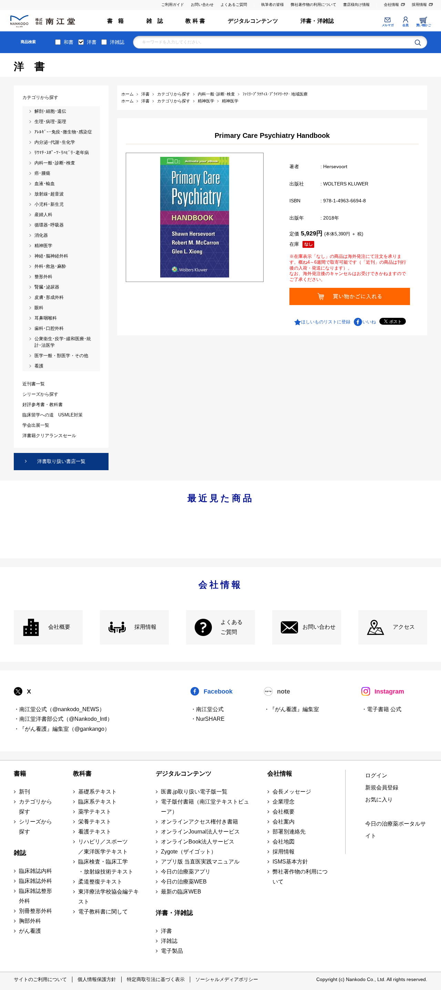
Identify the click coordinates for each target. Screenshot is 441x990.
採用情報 (419, 4)
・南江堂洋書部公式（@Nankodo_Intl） (63, 719)
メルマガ (387, 25)
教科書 (82, 773)
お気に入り (379, 799)
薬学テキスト (94, 812)
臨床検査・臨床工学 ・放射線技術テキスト (105, 867)
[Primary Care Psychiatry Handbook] (194, 217)
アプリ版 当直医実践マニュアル (200, 862)
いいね (369, 321)
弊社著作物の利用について (313, 4)
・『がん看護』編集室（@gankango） (62, 729)
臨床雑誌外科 (35, 881)
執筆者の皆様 (272, 4)
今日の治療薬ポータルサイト (395, 830)
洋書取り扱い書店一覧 (61, 461)
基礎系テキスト (97, 792)
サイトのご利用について (40, 979)
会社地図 (284, 842)
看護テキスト (94, 832)
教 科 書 (195, 21)
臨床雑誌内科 (35, 871)
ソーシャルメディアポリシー (226, 979)
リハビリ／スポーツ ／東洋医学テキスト (103, 847)
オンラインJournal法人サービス (200, 832)
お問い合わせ (202, 4)
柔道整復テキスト (100, 882)
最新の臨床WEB (181, 892)
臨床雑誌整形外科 (35, 896)
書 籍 (115, 21)
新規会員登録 (381, 787)
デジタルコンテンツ (253, 21)
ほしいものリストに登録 (325, 321)
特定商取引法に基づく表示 (156, 979)
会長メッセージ (292, 792)
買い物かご (423, 25)
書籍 (20, 773)
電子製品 (172, 951)
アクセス (404, 627)
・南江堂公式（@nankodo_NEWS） (59, 709)
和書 (68, 42)
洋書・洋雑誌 (317, 21)
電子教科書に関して (103, 912)
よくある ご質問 (231, 627)
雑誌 (20, 852)
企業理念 (284, 802)
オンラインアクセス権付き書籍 (199, 822)
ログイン (376, 775)
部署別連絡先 (289, 832)
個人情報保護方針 (97, 979)
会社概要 (59, 627)
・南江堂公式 (207, 709)
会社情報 (391, 4)
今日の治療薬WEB (184, 882)
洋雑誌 (117, 42)
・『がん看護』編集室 (291, 709)
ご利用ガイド (172, 4)
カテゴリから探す (35, 807)
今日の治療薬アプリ (186, 872)
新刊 (24, 792)
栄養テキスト (94, 822)
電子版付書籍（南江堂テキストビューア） (205, 807)
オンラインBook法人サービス (197, 842)
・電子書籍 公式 (381, 709)
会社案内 (284, 822)
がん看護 (30, 931)
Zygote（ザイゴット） (188, 852)
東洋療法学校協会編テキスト (108, 897)
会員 (405, 25)
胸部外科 (30, 921)
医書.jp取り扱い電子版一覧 (194, 792)
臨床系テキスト (97, 802)
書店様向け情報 (356, 4)
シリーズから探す (35, 827)
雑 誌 (154, 21)
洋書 (91, 42)
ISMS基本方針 (290, 862)
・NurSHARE (208, 719)
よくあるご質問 (233, 4)
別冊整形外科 (35, 911)
